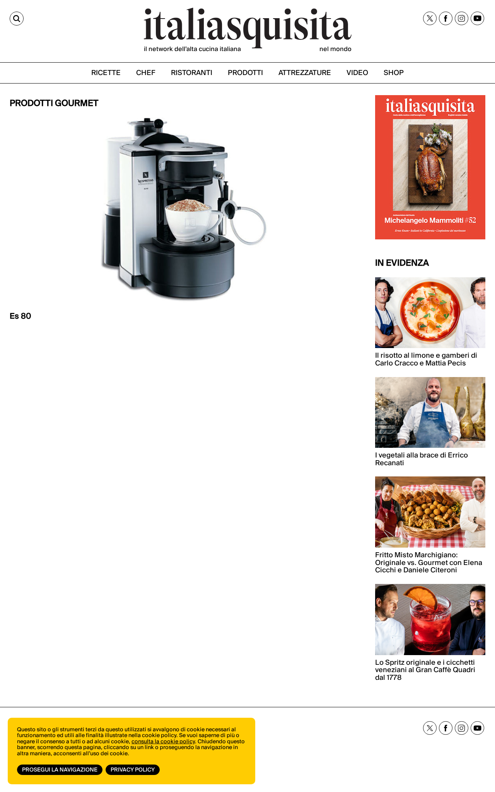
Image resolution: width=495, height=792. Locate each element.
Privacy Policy (133, 770)
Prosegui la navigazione (59, 770)
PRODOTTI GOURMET (54, 103)
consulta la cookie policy (163, 741)
